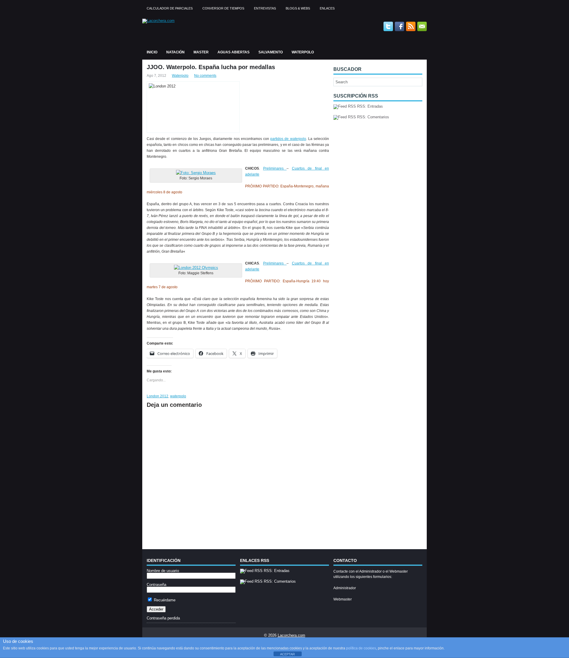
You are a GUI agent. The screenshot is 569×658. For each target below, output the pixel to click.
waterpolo (178, 396)
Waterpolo (303, 52)
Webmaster (342, 599)
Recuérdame (164, 600)
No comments (205, 76)
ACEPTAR (287, 654)
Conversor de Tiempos (223, 8)
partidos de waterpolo (288, 139)
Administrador (344, 588)
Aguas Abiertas (234, 52)
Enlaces (327, 8)
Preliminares (275, 168)
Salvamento (270, 52)
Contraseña (156, 584)
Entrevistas (265, 8)
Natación (175, 52)
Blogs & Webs (298, 8)
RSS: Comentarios (372, 117)
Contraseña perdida (163, 618)
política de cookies (361, 648)
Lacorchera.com (291, 635)
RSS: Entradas (369, 106)
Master (201, 52)
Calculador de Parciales (170, 8)
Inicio (152, 52)
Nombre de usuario (163, 570)
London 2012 (157, 396)
